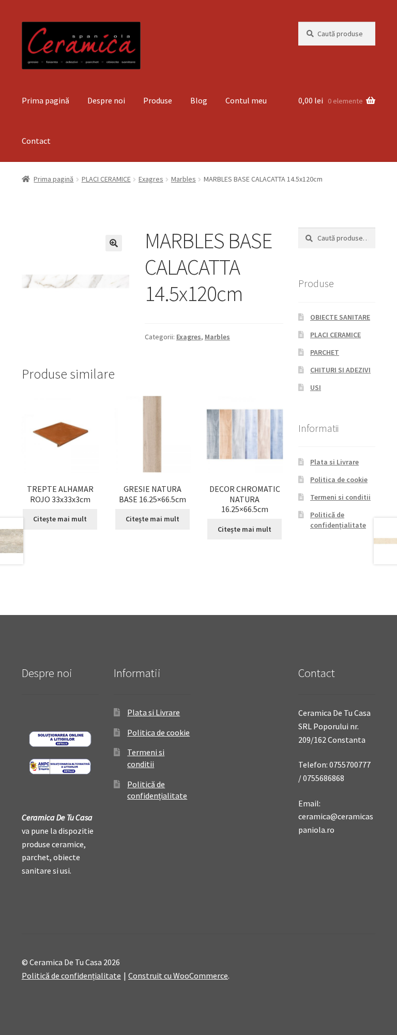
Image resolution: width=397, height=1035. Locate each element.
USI (315, 387)
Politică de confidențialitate (338, 520)
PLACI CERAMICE (106, 179)
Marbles (183, 179)
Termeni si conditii (340, 497)
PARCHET (324, 352)
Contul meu (246, 100)
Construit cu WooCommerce (178, 975)
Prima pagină (45, 100)
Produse (157, 100)
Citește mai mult (60, 518)
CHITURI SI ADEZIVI (340, 369)
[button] (113, 243)
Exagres (151, 179)
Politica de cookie (339, 479)
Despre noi (106, 100)
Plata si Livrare (334, 462)
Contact (36, 141)
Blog (198, 100)
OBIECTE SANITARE (340, 317)
